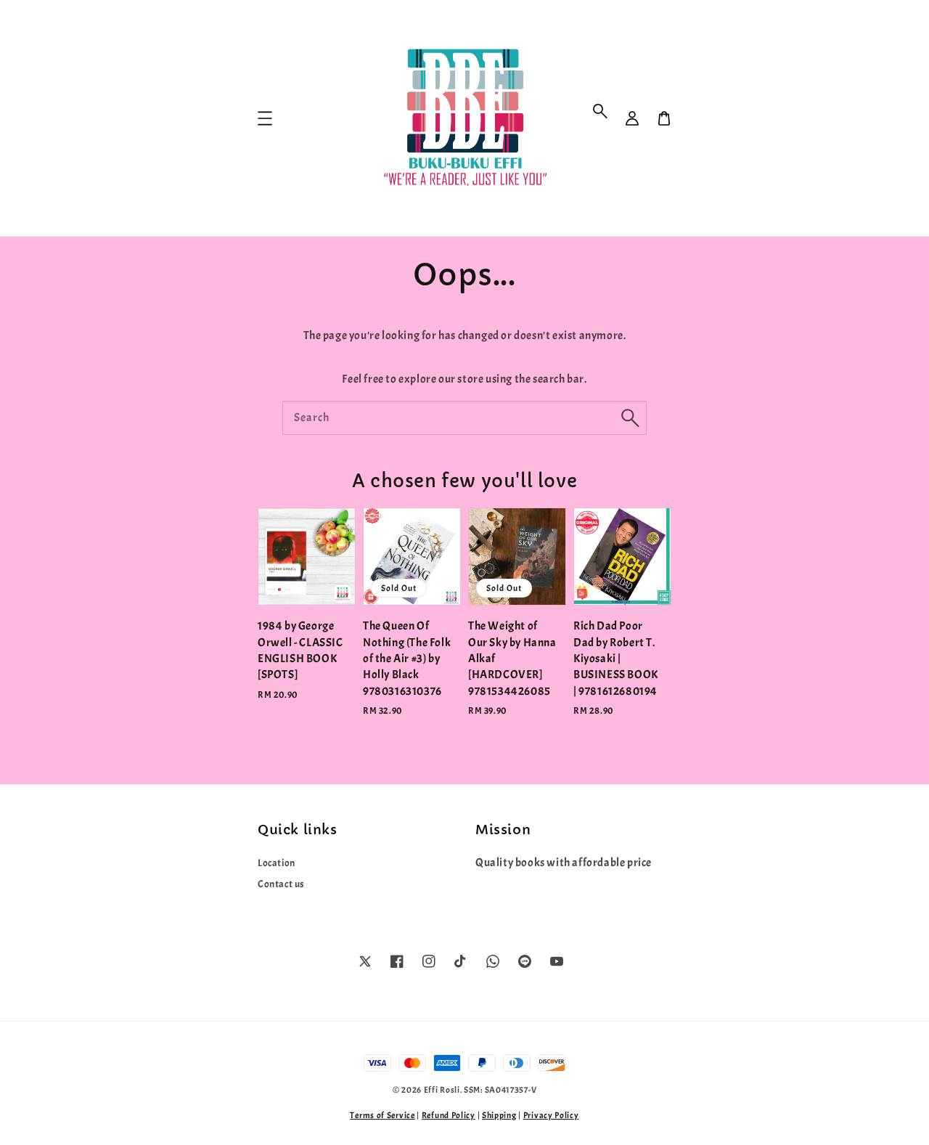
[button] (600, 111)
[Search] (630, 417)
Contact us (281, 884)
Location (276, 863)
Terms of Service (382, 1115)
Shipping (499, 1115)
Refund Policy (448, 1115)
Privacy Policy (551, 1115)
